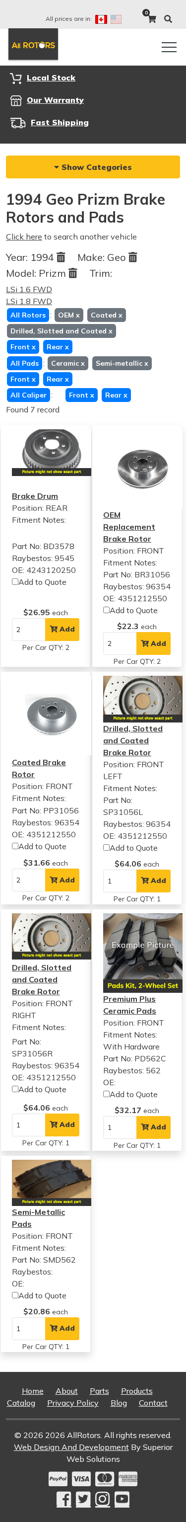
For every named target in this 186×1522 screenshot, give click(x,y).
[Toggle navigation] (169, 47)
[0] (151, 19)
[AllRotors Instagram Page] (102, 1499)
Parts (99, 1391)
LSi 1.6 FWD (29, 289)
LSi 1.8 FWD (29, 301)
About (67, 1391)
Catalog (21, 1403)
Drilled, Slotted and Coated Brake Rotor (133, 740)
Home (33, 1391)
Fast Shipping (60, 122)
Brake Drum (35, 496)
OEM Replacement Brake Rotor (129, 527)
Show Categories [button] (95, 167)
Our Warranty (55, 100)
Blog (119, 1403)
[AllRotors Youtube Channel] (122, 1499)
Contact (153, 1403)
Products (137, 1391)
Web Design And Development (71, 1447)
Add (66, 629)
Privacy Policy (73, 1403)
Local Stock (51, 77)
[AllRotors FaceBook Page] (64, 1499)
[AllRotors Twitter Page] (83, 1499)
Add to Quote (42, 582)
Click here (24, 236)
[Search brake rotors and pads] (168, 19)
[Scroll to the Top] (162, 1511)
